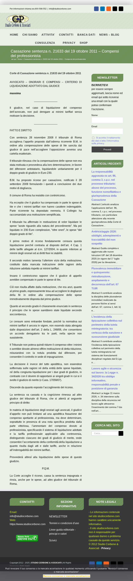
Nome (94, 115)
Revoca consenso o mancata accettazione (66, 576)
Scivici (53, 540)
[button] (93, 41)
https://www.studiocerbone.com (27, 524)
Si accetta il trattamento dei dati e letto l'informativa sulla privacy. (105, 140)
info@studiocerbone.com (60, 9)
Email (94, 126)
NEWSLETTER (58, 516)
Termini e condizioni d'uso (64, 523)
